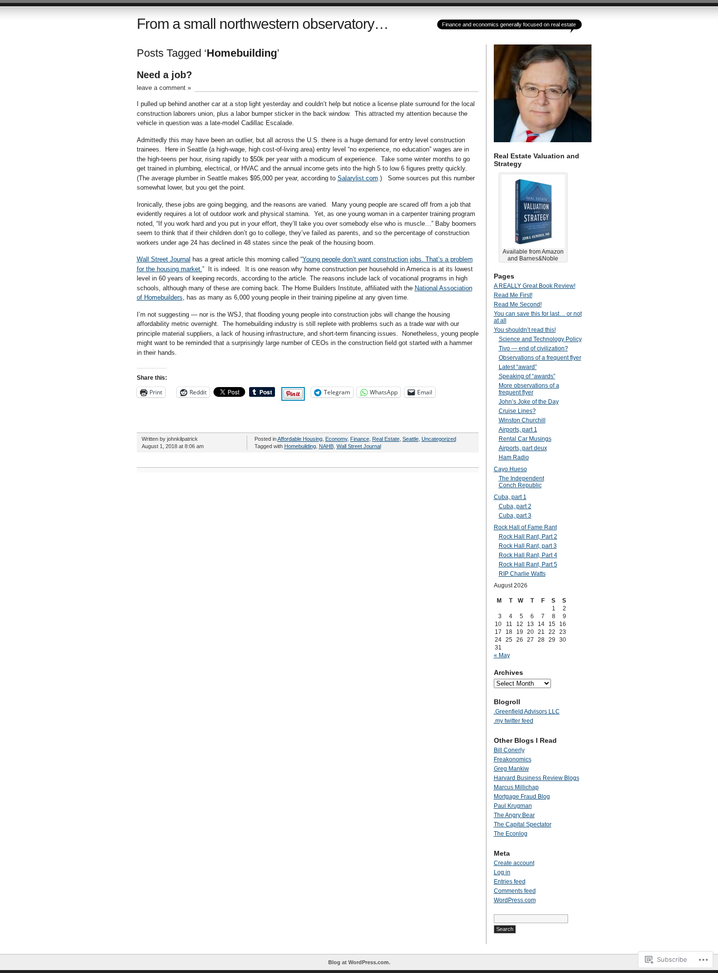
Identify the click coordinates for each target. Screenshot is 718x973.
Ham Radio (514, 457)
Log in (502, 872)
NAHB (326, 446)
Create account (514, 863)
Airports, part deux (523, 448)
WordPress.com (515, 900)
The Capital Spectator (522, 824)
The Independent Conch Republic (521, 482)
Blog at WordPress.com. (359, 962)
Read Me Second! (518, 304)
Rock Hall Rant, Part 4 (528, 555)
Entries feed (510, 881)
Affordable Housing (299, 439)
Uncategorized (439, 439)
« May (502, 655)
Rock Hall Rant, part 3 (528, 545)
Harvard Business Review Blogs (536, 778)
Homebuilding (300, 446)
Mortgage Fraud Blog (522, 796)
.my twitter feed (513, 720)
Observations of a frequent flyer (540, 357)
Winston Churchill (522, 420)
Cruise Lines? (517, 411)
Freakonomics (512, 759)
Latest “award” (518, 367)
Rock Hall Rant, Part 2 (528, 536)
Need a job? (164, 74)
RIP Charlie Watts (522, 573)
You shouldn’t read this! (525, 329)
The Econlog (511, 833)
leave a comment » (164, 87)
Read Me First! (513, 295)
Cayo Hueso (510, 469)
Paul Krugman (513, 805)
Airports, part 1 (518, 429)
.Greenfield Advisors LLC (527, 711)
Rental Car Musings (525, 438)
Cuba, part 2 (515, 506)
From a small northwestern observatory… (262, 24)
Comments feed (515, 890)
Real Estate (386, 439)
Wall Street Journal (163, 259)
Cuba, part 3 (515, 515)
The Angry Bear (514, 815)
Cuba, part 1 (510, 497)
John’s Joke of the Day (529, 401)
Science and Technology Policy (540, 339)
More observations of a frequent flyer (529, 389)
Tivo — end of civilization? (533, 348)
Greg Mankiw (511, 768)
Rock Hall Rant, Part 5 (528, 564)
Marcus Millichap (516, 787)
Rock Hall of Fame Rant (525, 527)
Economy (336, 439)
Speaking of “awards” (527, 376)
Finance (359, 439)
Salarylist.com (358, 178)
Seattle (410, 439)
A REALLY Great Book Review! (534, 285)
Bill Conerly (509, 750)
